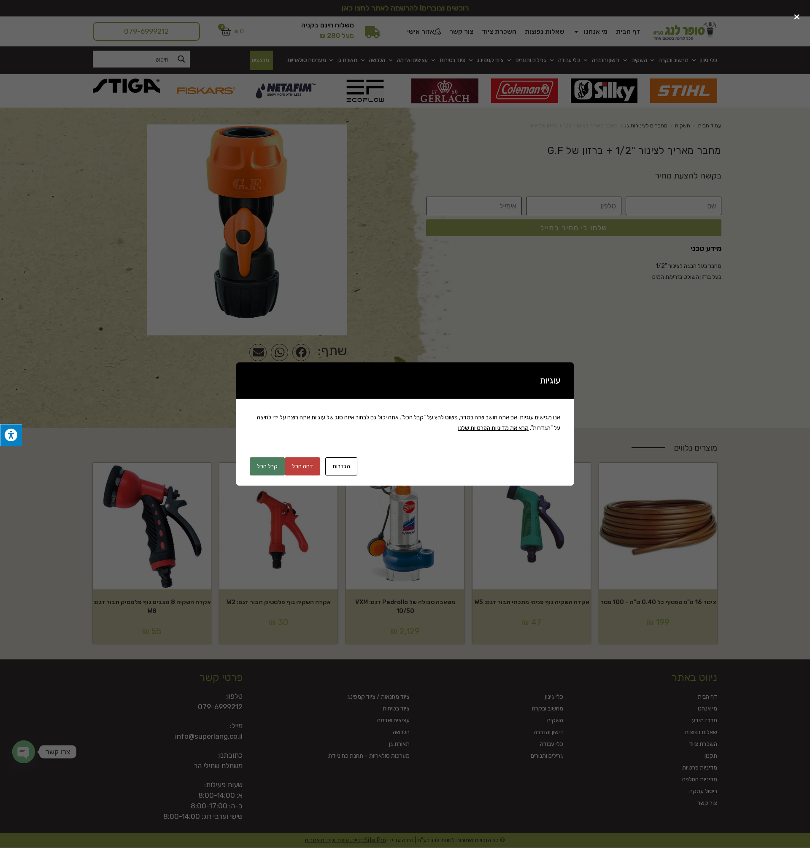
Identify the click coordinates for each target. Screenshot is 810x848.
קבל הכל (267, 466)
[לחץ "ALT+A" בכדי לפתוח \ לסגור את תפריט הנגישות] (11, 435)
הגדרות (341, 466)
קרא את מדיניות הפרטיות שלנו (493, 428)
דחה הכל (302, 466)
